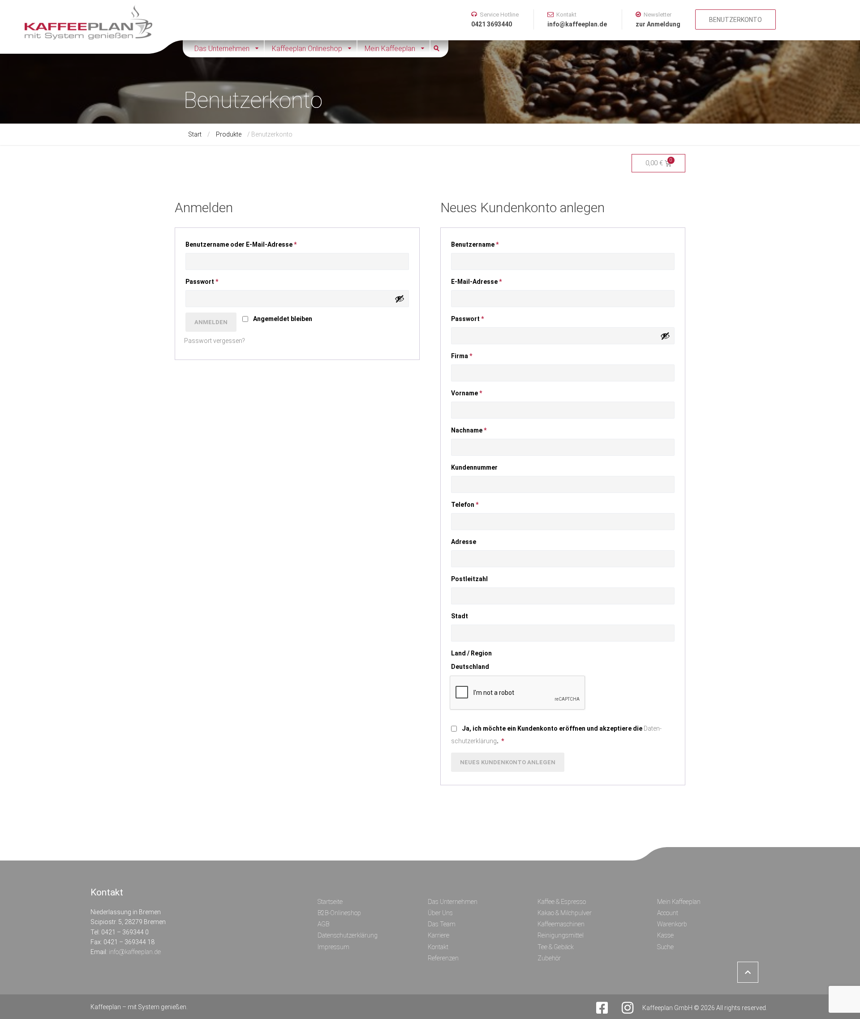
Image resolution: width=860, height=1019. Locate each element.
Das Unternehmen (221, 48)
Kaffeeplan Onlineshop (307, 48)
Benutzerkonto (735, 19)
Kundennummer (475, 467)
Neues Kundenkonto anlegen (507, 762)
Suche (439, 48)
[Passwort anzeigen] (399, 299)
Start (195, 134)
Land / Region (472, 653)
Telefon (464, 504)
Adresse (464, 541)
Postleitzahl (470, 578)
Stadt (460, 616)
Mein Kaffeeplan (390, 48)
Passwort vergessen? (214, 340)
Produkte (228, 134)
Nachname (468, 430)
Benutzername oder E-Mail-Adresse (247, 243)
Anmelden (211, 322)
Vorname (466, 393)
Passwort (208, 280)
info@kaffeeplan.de (135, 951)
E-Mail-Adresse (482, 280)
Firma (461, 356)
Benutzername (481, 243)
